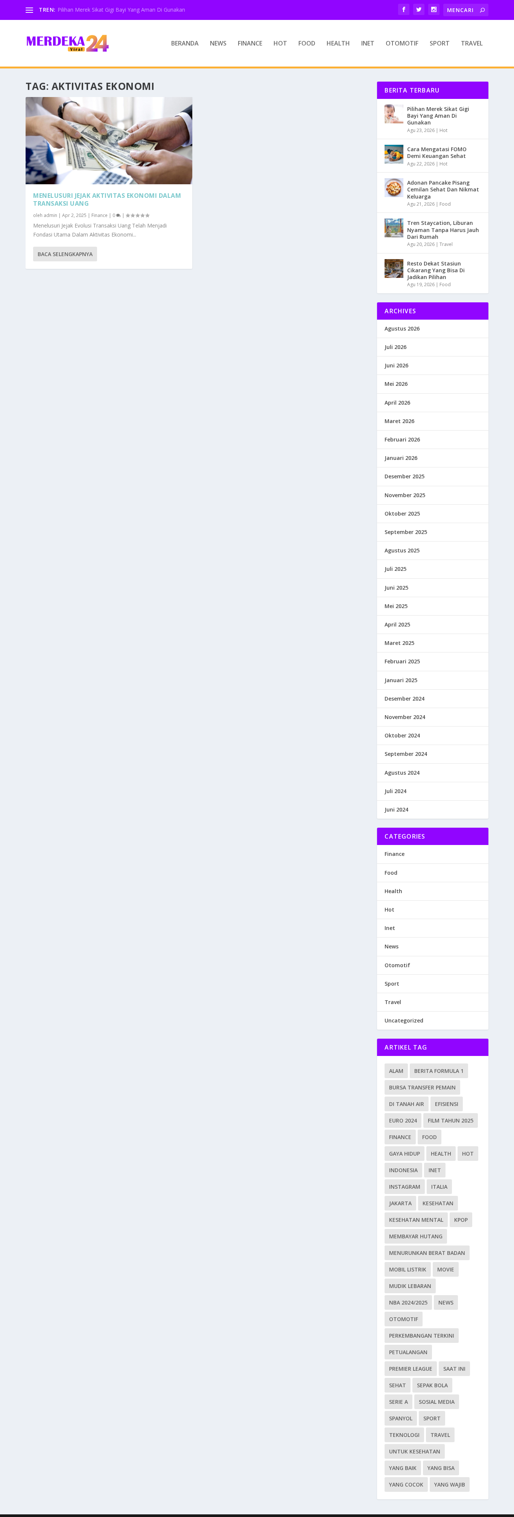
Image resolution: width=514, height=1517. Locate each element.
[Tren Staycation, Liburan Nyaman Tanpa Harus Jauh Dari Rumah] (394, 227)
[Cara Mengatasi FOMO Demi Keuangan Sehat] (394, 154)
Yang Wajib (449, 1484)
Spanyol (400, 1418)
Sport (440, 43)
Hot (280, 43)
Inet (367, 43)
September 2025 (406, 532)
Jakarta (400, 1203)
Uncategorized (404, 1020)
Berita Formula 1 (439, 1070)
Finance (250, 43)
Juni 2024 (396, 809)
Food (306, 43)
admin (50, 215)
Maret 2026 (399, 421)
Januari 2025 (401, 680)
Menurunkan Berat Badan (427, 1252)
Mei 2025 (396, 606)
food (429, 1137)
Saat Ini (454, 1368)
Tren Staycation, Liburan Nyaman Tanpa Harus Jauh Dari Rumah (443, 229)
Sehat (397, 1385)
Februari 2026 (402, 439)
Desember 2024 (404, 698)
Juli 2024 (395, 791)
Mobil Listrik (407, 1269)
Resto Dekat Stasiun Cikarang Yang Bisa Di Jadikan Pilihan (436, 270)
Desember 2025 (404, 476)
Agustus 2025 (402, 550)
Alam (396, 1070)
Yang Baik (403, 1467)
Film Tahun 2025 (450, 1120)
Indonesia (403, 1170)
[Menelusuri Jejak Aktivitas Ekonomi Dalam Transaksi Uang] (109, 140)
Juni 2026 (396, 365)
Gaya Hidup (404, 1153)
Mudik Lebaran (410, 1285)
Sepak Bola (432, 1385)
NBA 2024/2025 (408, 1302)
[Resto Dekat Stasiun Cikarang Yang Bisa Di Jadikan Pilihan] (394, 268)
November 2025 (405, 495)
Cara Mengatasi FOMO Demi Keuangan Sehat (437, 152)
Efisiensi (446, 1103)
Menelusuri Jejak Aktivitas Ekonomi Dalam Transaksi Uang (107, 199)
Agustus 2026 (402, 328)
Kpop (461, 1219)
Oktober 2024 (402, 735)
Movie (445, 1269)
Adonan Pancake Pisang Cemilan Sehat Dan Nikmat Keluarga (443, 189)
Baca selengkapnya (65, 254)
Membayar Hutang (416, 1236)
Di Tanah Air (406, 1103)
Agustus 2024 (402, 772)
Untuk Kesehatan (414, 1451)
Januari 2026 (401, 457)
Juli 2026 (395, 346)
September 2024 (406, 753)
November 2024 (405, 717)
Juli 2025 (395, 568)
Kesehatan (438, 1203)
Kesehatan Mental (416, 1219)
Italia (439, 1186)
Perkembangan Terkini (421, 1335)
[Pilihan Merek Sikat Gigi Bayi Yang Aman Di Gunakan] (394, 114)
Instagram (404, 1186)
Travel (472, 43)
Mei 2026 (396, 383)
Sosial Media (437, 1401)
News (218, 43)
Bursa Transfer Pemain (422, 1087)
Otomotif (402, 43)
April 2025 (397, 624)
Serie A (398, 1401)
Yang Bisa (441, 1467)
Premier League (410, 1368)
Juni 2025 (396, 587)
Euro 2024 (403, 1120)
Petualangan (408, 1352)
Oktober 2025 (402, 513)
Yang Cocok (406, 1484)
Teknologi (404, 1434)
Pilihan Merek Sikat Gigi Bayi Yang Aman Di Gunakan (121, 9)
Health (338, 43)
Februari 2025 (402, 661)
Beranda (185, 43)
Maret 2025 (399, 642)
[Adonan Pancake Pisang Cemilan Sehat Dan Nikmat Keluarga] (394, 187)
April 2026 (397, 402)
